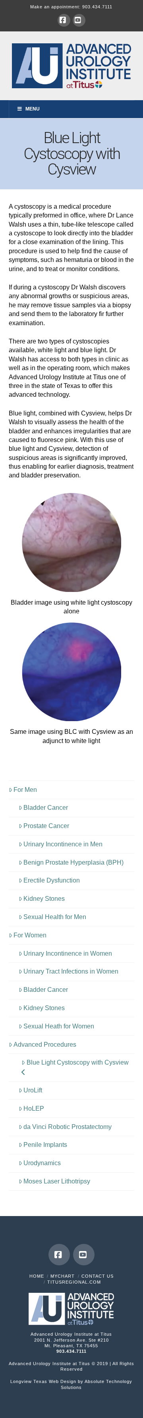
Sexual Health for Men (54, 917)
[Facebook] (64, 20)
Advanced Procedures (45, 1044)
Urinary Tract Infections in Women (70, 971)
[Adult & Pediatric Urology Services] (71, 65)
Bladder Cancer (45, 807)
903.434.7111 (97, 6)
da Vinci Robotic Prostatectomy (67, 1126)
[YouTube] (79, 20)
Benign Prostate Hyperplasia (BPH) (73, 862)
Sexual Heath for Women (58, 1026)
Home (36, 1276)
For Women (30, 935)
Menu (32, 109)
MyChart (62, 1276)
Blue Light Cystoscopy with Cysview (78, 1062)
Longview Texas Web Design (43, 1381)
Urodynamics (42, 1163)
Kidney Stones (44, 898)
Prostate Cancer (46, 825)
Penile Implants (45, 1144)
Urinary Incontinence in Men (62, 844)
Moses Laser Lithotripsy (56, 1181)
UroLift (32, 1090)
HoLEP (33, 1108)
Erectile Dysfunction (51, 880)
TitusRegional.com (74, 1282)
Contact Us (97, 1276)
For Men (25, 789)
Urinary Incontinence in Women (67, 953)
